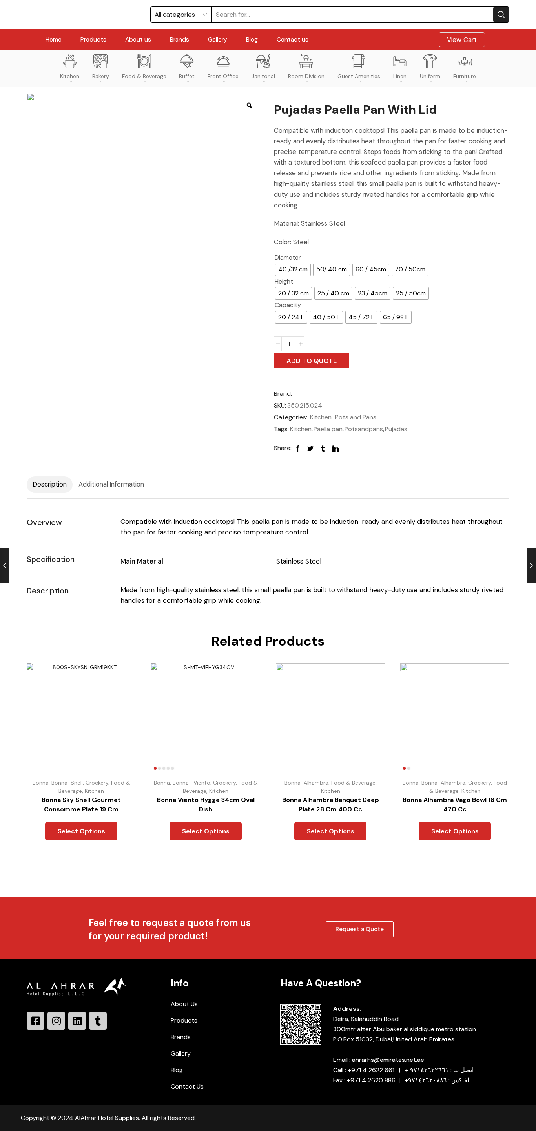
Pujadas (396, 429)
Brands (179, 40)
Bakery (100, 76)
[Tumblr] (98, 1021)
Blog (252, 40)
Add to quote (311, 361)
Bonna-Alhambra (306, 782)
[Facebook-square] (35, 1021)
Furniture (464, 76)
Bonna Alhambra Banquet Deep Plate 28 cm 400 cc (330, 804)
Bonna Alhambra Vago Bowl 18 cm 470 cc (455, 804)
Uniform (430, 76)
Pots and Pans (355, 417)
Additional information (111, 484)
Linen (400, 76)
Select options (121, 738)
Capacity (288, 305)
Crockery (97, 782)
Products (93, 40)
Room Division (306, 76)
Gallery (217, 40)
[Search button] (501, 14)
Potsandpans (364, 429)
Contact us (292, 40)
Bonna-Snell (67, 782)
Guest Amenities (358, 76)
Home (54, 40)
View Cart (462, 39)
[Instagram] (56, 1021)
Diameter (288, 257)
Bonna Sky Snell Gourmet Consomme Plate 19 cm (81, 804)
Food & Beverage (144, 76)
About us (138, 40)
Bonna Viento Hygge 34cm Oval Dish (206, 804)
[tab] (50, 484)
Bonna (41, 782)
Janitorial (263, 76)
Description (50, 484)
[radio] (292, 270)
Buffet (187, 76)
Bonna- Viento (191, 782)
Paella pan (328, 429)
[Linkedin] (77, 1021)
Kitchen (69, 76)
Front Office (223, 76)
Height (284, 281)
